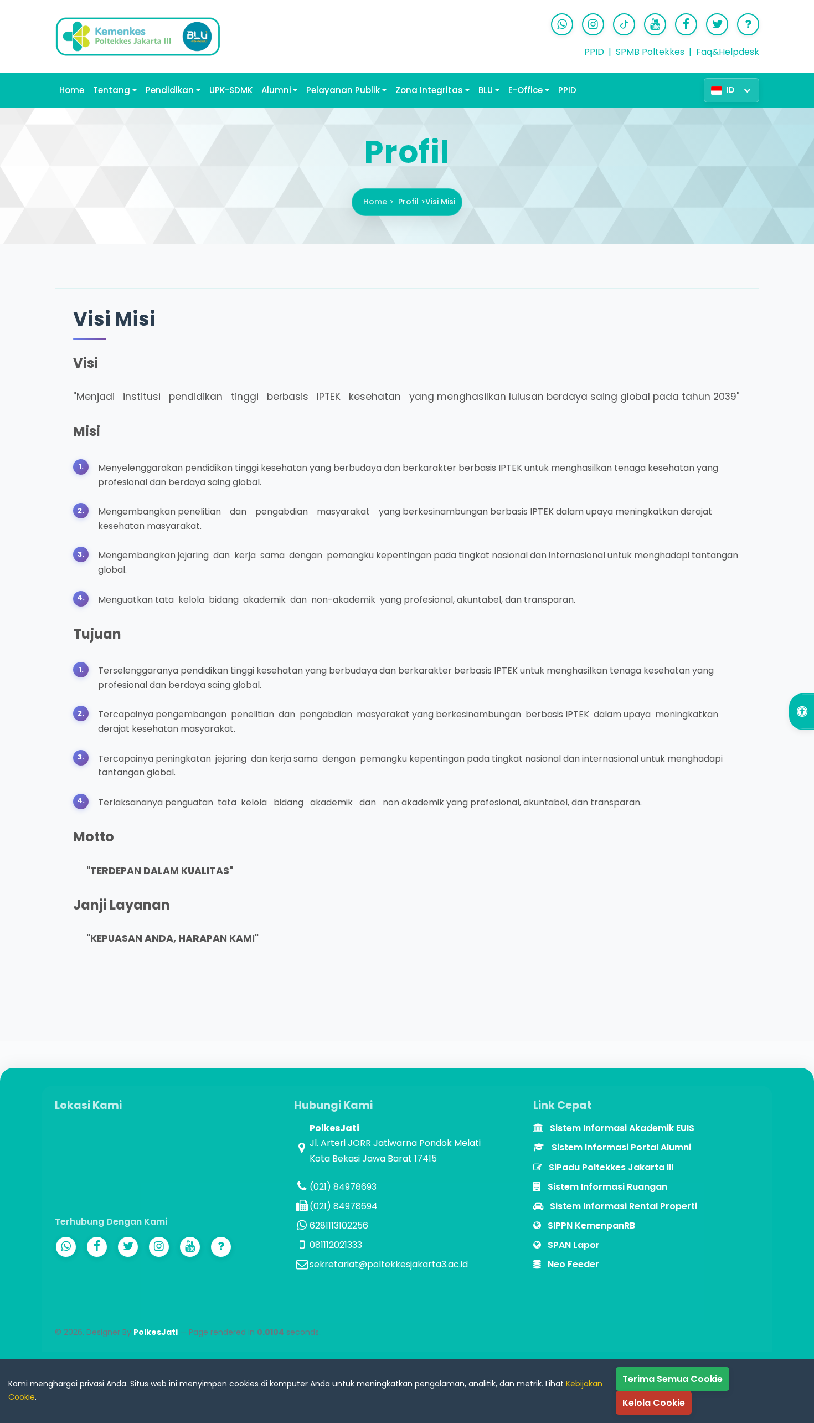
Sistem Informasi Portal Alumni (620, 1147)
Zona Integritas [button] (429, 90)
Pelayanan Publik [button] (343, 90)
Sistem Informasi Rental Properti (622, 1206)
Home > (378, 201)
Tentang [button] (111, 90)
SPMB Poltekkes (650, 51)
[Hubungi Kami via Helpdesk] (748, 24)
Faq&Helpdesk (727, 51)
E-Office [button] (525, 90)
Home (71, 90)
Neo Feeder (572, 1264)
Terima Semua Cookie (672, 1379)
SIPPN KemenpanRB (590, 1225)
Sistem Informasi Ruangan (606, 1186)
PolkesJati (155, 1332)
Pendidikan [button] (170, 90)
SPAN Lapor (572, 1245)
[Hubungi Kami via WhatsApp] (562, 24)
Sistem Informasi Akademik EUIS (621, 1128)
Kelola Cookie (653, 1402)
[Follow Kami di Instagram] (593, 24)
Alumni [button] (276, 90)
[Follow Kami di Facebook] (686, 24)
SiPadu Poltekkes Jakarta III (610, 1167)
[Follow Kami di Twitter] (717, 24)
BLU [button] (485, 90)
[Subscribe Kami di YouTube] (655, 24)
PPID (594, 51)
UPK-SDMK (231, 90)
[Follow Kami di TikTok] (624, 24)
